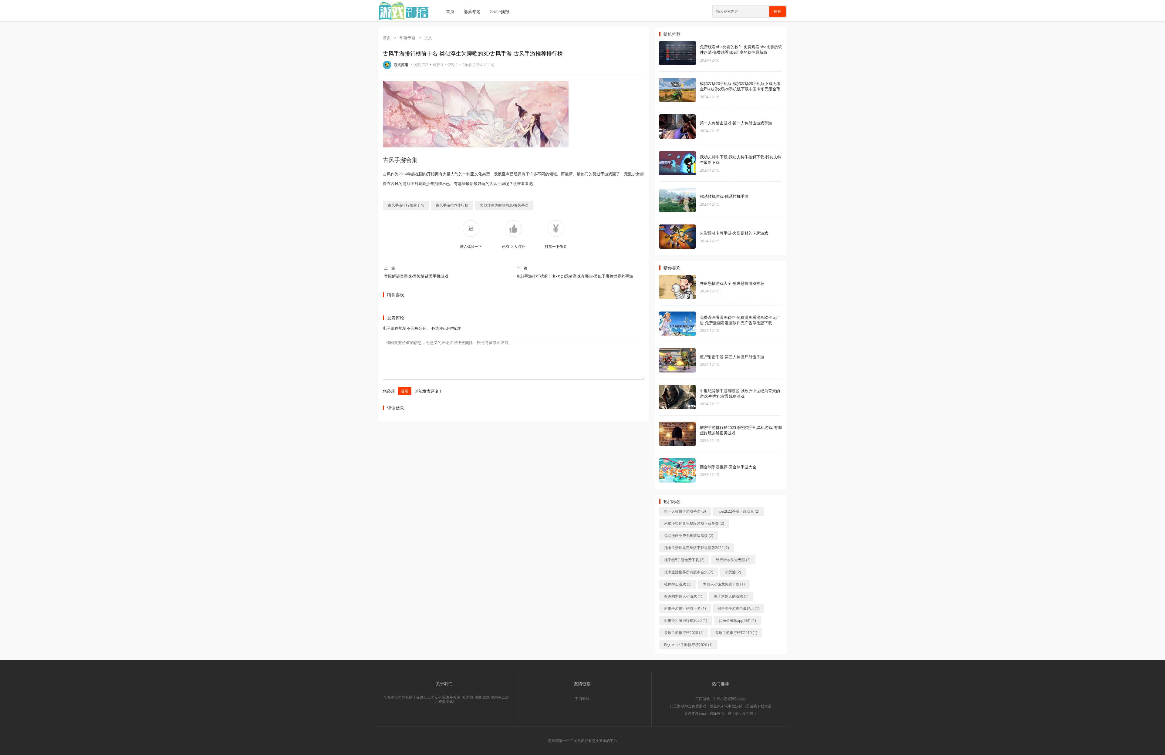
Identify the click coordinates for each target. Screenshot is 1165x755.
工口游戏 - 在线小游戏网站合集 (720, 698)
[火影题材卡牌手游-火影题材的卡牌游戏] (677, 236)
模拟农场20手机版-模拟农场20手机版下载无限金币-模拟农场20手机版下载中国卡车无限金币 (740, 86)
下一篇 (521, 268)
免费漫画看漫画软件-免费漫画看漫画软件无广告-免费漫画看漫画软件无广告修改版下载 (740, 320)
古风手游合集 (400, 159)
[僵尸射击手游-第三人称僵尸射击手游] (677, 360)
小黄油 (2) (733, 572)
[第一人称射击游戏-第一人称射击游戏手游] (677, 126)
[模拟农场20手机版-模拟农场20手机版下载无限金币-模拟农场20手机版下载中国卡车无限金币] (677, 90)
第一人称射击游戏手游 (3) (685, 511)
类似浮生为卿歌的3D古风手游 (504, 205)
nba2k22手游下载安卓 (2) (738, 511)
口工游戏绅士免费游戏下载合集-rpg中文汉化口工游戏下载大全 (721, 706)
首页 (450, 11)
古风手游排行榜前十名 (406, 205)
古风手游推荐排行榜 (452, 205)
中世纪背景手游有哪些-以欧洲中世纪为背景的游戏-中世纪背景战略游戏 (740, 393)
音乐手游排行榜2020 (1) (684, 632)
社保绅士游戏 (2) (677, 584)
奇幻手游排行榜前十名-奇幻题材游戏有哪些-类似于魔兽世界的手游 (574, 276)
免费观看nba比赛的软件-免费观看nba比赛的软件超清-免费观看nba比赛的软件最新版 (741, 49)
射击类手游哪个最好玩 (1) (738, 608)
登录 (404, 391)
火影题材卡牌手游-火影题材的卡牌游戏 (734, 233)
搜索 (777, 11)
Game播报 (499, 11)
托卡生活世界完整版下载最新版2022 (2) (696, 547)
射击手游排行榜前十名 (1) (685, 608)
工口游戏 (582, 698)
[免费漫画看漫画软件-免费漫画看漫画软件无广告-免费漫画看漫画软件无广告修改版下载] (677, 324)
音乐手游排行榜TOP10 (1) (736, 632)
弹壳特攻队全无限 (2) (733, 559)
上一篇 (389, 268)
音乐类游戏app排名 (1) (737, 620)
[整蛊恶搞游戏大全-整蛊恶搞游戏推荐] (677, 287)
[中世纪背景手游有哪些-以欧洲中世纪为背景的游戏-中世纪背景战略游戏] (677, 397)
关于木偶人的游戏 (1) (731, 596)
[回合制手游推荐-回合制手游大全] (677, 470)
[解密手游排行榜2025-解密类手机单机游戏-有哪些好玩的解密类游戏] (677, 434)
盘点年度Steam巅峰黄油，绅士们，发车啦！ (720, 713)
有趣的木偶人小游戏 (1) (683, 596)
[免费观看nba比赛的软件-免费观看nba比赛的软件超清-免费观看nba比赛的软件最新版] (677, 53)
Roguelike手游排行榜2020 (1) (688, 644)
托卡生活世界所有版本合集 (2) (688, 572)
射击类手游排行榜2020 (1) (685, 620)
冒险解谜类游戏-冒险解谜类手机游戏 (416, 276)
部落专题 (472, 11)
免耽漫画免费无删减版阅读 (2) (688, 535)
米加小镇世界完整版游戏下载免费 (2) (694, 523)
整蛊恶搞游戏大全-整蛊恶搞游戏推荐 (732, 283)
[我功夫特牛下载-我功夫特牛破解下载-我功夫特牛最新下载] (677, 163)
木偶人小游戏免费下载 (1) (724, 584)
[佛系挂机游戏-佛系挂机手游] (677, 200)
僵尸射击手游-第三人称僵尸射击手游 (732, 356)
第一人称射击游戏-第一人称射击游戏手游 (736, 123)
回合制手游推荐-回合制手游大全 (728, 467)
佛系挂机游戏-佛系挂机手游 (724, 196)
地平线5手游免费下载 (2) (684, 559)
